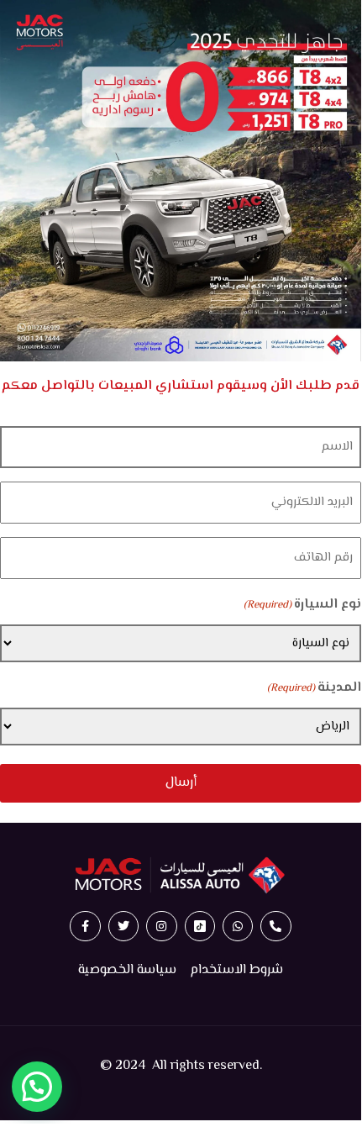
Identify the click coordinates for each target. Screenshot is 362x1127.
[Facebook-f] (85, 926)
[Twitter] (123, 926)
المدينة (314, 687)
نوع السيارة (302, 604)
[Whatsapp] (238, 926)
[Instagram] (161, 926)
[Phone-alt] (275, 926)
